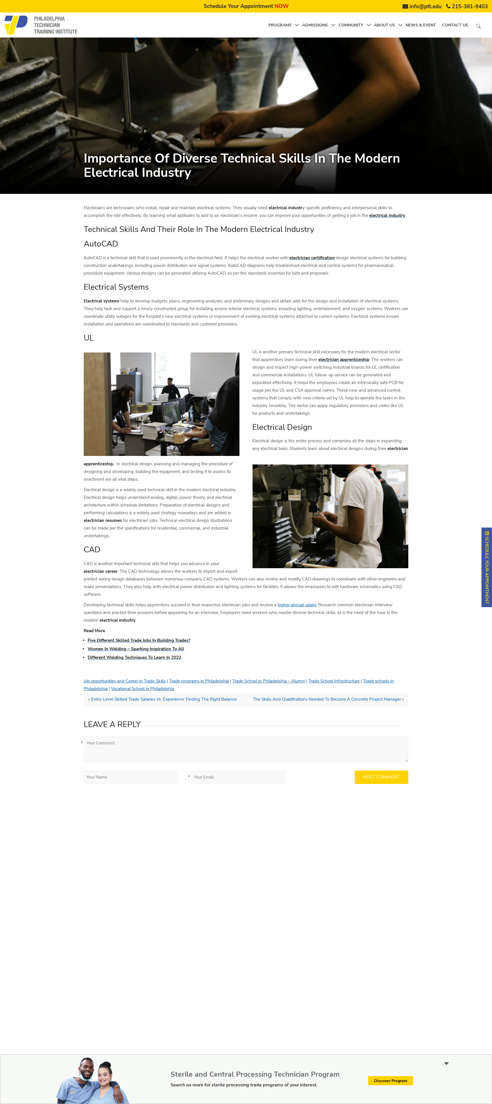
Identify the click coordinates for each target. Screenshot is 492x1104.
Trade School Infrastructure (334, 681)
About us (384, 25)
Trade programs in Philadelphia (199, 681)
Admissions (315, 25)
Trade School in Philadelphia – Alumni (268, 681)
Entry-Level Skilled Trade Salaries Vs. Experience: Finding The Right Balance (164, 699)
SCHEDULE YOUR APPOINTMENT (487, 569)
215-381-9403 (470, 6)
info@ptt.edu (425, 6)
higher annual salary (297, 605)
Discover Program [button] (390, 1081)
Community (351, 25)
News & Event (421, 25)
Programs (280, 25)
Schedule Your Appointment (246, 6)
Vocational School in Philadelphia (142, 689)
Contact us (455, 25)
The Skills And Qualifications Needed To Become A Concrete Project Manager (327, 699)
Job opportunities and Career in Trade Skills (125, 681)
